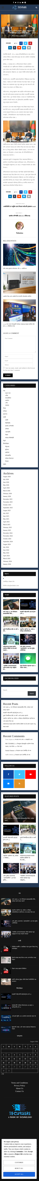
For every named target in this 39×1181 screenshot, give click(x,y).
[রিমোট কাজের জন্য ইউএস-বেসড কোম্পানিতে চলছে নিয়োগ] (6, 960)
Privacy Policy (19, 1086)
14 (30, 1059)
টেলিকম (5, 411)
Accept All (19, 1174)
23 (3, 1067)
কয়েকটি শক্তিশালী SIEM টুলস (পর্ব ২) (12, 712)
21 (30, 1063)
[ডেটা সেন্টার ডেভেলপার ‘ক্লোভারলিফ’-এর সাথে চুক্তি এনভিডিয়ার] (28, 639)
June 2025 (6, 516)
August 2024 (7, 544)
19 (19, 1063)
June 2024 (6, 550)
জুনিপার (7, 449)
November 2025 (8, 502)
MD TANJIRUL (10, 743)
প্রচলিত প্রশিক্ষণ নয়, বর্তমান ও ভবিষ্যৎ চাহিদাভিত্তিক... (27, 630)
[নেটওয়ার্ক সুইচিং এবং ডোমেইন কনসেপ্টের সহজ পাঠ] (6, 1018)
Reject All (19, 1168)
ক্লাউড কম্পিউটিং (9, 426)
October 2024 (7, 539)
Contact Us (19, 1091)
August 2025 (7, 510)
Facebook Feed (12, 678)
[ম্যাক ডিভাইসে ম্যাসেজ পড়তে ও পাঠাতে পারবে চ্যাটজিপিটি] (28, 658)
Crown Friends (19, 1179)
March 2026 (6, 491)
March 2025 (6, 524)
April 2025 (6, 522)
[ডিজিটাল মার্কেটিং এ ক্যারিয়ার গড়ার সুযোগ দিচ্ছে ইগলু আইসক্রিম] (6, 949)
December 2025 (7, 499)
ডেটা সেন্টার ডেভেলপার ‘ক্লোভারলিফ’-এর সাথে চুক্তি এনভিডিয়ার (27, 648)
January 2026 (7, 496)
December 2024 (7, 533)
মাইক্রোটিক (8, 455)
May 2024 (6, 553)
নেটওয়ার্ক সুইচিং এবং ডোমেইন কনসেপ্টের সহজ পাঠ (24, 1016)
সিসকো (7, 461)
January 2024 (7, 564)
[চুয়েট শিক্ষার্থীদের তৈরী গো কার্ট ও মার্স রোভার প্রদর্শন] (11, 622)
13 (25, 1059)
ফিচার (4, 408)
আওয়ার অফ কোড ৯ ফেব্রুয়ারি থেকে (23, 739)
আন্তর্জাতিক (8, 398)
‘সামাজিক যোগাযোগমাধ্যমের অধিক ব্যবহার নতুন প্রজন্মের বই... (9, 667)
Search (5, 690)
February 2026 (7, 493)
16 (3, 1063)
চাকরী (4, 417)
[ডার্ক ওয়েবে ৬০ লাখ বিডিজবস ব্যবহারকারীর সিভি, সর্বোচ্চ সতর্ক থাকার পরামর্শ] (11, 604)
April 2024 (6, 555)
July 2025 (6, 513)
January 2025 (7, 530)
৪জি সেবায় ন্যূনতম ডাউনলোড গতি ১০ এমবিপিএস (15, 268)
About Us (19, 1088)
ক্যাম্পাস (5, 414)
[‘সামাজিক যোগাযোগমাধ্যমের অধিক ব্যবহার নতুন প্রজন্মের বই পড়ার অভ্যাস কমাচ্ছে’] (11, 658)
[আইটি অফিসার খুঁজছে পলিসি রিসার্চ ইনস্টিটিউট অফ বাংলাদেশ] (6, 982)
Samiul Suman (9, 750)
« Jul (2, 1074)
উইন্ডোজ (7, 446)
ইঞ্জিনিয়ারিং (7, 423)
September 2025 (8, 507)
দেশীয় (6, 395)
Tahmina (19, 233)
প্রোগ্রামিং (7, 432)
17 (9, 1063)
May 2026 (6, 485)
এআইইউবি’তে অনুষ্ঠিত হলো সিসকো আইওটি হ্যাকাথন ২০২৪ (19, 206)
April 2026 (6, 488)
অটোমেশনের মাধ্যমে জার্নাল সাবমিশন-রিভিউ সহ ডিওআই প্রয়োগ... (10, 648)
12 (19, 1059)
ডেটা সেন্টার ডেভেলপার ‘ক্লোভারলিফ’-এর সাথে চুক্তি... (9, 878)
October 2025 (7, 505)
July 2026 (6, 479)
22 (35, 1063)
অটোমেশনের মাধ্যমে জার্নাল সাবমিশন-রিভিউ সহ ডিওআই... (27, 858)
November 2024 (8, 536)
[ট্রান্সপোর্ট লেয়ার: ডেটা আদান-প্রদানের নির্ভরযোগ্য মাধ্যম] (6, 1029)
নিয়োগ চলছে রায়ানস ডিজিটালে (19, 968)
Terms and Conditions (19, 1083)
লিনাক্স (6, 435)
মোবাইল (7, 400)
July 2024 (6, 547)
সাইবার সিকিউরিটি (9, 437)
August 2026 (7, 476)
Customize (19, 1162)
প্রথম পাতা (8, 393)
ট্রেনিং (4, 464)
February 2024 (7, 561)
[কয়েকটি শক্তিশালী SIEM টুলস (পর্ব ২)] (28, 604)
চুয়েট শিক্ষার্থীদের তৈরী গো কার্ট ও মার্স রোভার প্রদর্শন (15, 715)
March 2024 (6, 558)
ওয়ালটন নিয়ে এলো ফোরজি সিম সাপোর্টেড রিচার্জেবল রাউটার (17, 296)
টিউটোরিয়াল (6, 443)
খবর (4, 390)
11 (14, 1059)
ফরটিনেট (7, 452)
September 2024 (8, 541)
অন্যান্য (7, 405)
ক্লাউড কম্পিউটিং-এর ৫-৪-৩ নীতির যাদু (19, 216)
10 (9, 1059)
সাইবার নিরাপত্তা (9, 458)
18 (14, 1063)
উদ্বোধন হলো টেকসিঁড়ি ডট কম (23, 750)
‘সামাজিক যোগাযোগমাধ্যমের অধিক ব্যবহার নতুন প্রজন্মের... (27, 878)
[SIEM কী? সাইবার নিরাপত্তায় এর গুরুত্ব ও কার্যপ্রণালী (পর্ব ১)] (6, 1007)
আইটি (6, 420)
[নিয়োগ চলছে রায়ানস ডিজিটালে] (6, 971)
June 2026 (6, 482)
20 (25, 1063)
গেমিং (6, 403)
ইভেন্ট (4, 440)
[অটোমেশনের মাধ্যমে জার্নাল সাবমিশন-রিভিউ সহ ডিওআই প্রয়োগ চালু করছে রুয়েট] (11, 639)
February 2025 (7, 527)
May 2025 (6, 519)
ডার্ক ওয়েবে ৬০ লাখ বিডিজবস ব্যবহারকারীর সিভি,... (10, 612)
